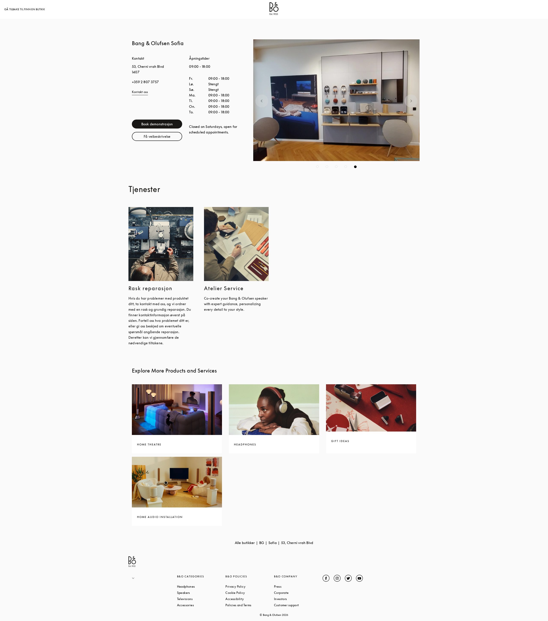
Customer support (298, 605)
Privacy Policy (249, 586)
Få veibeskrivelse (163, 137)
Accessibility (249, 599)
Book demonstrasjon (161, 125)
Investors (296, 599)
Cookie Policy (249, 592)
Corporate (297, 592)
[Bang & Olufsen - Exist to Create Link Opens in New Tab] (274, 14)
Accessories (201, 605)
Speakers (200, 592)
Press (294, 586)
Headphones (201, 586)
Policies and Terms (249, 605)
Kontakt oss (140, 92)
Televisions (201, 599)
